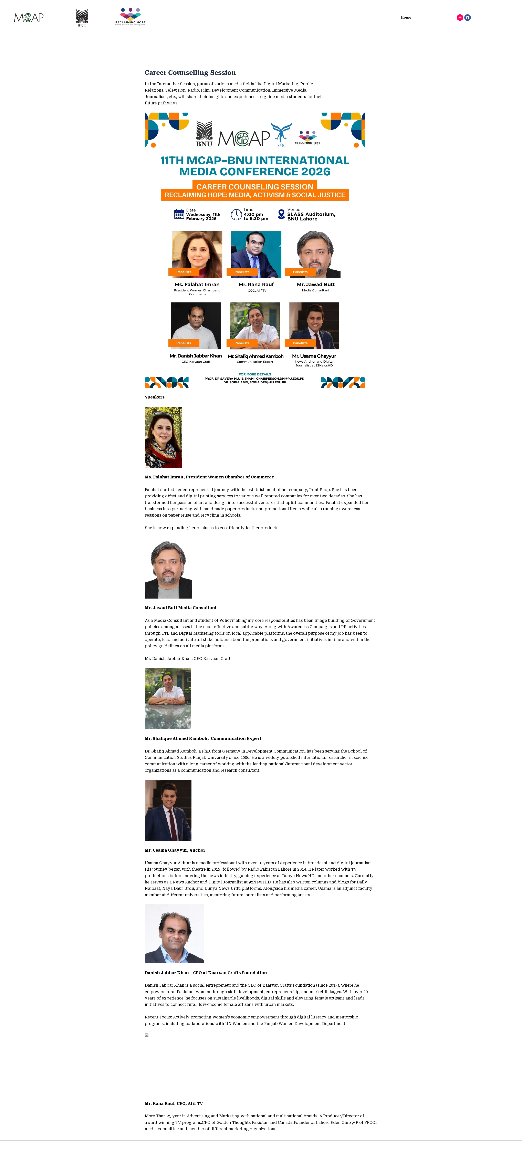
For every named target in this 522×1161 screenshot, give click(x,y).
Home (406, 17)
